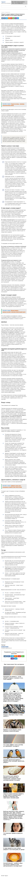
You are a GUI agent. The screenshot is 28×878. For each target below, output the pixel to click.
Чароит (3, 2)
